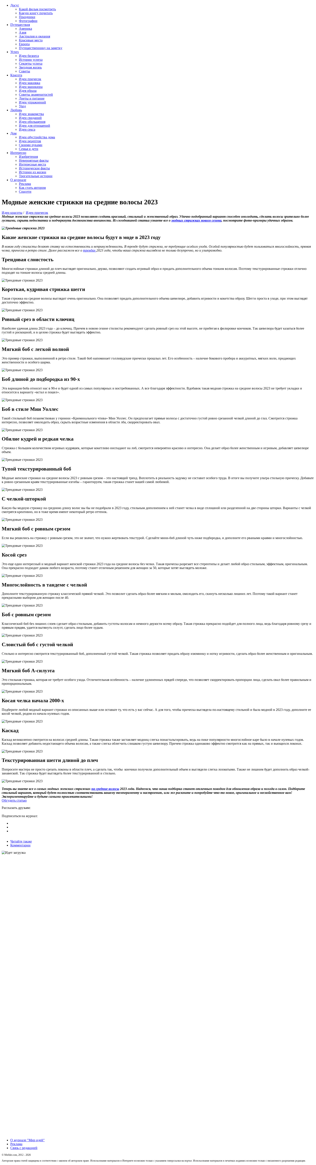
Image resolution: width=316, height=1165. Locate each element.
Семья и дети (28, 149)
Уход (22, 106)
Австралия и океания (34, 36)
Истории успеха (31, 59)
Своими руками (30, 145)
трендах (89, 250)
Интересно (18, 153)
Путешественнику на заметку (40, 48)
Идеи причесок (30, 79)
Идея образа (28, 90)
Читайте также (21, 841)
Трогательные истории (35, 176)
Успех (14, 52)
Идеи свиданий (30, 118)
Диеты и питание (31, 98)
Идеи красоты (12, 212)
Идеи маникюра (31, 87)
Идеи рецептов (30, 141)
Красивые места (31, 40)
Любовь (16, 110)
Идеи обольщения (32, 122)
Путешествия (20, 25)
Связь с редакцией (23, 1148)
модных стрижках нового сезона (196, 220)
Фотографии (28, 21)
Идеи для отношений (34, 125)
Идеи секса (27, 129)
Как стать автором (32, 187)
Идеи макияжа (29, 83)
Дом (13, 133)
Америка (25, 28)
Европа (24, 44)
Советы (24, 71)
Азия (22, 32)
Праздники (27, 17)
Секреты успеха (30, 63)
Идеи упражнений (32, 102)
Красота (16, 75)
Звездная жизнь (30, 67)
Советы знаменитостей (36, 94)
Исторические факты (34, 168)
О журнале (18, 180)
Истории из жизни (32, 172)
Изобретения (28, 156)
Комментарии (20, 845)
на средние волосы (105, 789)
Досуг (14, 5)
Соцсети (25, 191)
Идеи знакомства (31, 114)
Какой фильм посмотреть (37, 9)
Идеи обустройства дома (37, 137)
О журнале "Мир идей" (27, 1140)
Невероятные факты (34, 160)
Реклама (25, 184)
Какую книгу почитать (36, 13)
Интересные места (32, 164)
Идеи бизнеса (29, 56)
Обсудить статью (14, 800)
